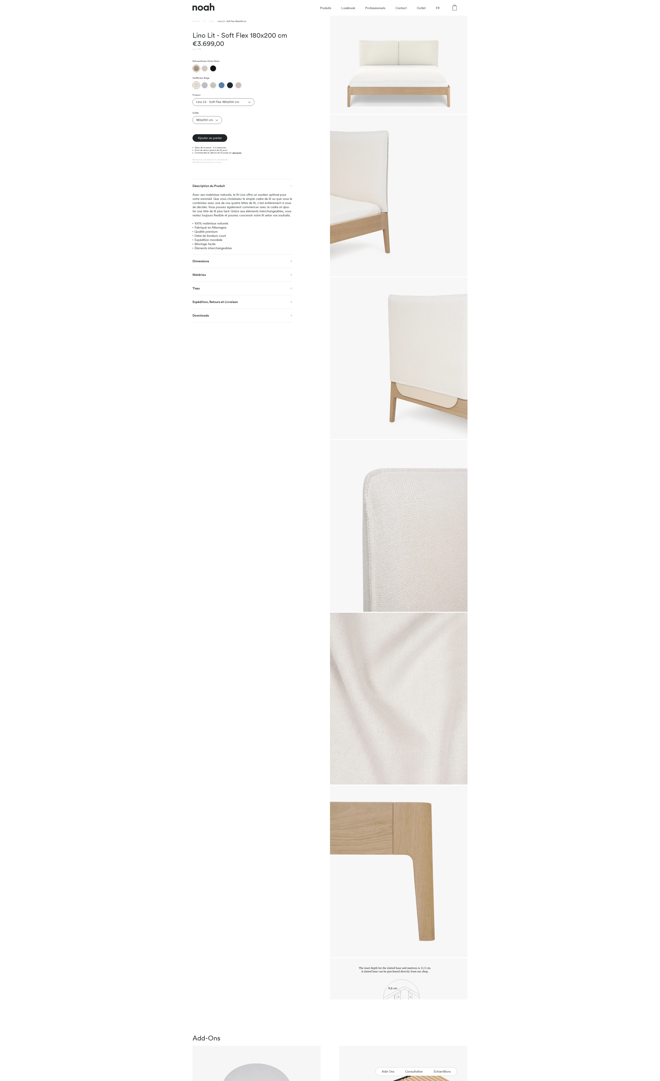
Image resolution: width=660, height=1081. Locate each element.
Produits (325, 8)
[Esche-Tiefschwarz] (213, 68)
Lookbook (348, 8)
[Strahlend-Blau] (221, 85)
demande (236, 153)
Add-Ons (388, 1071)
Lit (205, 21)
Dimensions (200, 261)
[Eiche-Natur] (196, 68)
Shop (211, 21)
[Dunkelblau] (230, 85)
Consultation (414, 1071)
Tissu (196, 288)
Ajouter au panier (210, 138)
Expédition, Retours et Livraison (215, 302)
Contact (401, 8)
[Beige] (196, 85)
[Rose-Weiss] (238, 85)
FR (437, 8)
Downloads (200, 315)
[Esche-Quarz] (204, 68)
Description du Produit (208, 186)
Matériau (199, 275)
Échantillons (442, 1071)
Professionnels (375, 8)
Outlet (421, 8)
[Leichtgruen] (213, 85)
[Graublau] (204, 85)
